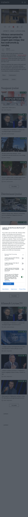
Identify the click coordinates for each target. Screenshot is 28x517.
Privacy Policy (22, 289)
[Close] (25, 228)
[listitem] (14, 255)
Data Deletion (5, 289)
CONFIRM (8, 283)
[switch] (22, 258)
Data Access (14, 289)
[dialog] (14, 258)
